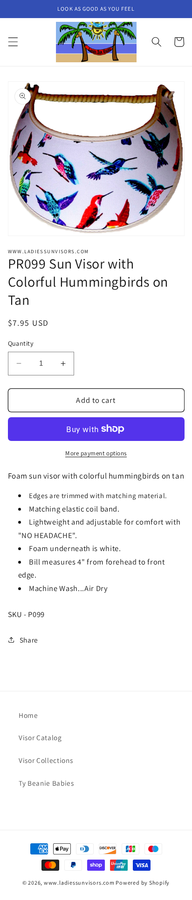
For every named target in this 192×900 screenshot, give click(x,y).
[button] (12, 42)
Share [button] (29, 639)
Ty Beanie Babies (46, 783)
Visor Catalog (40, 737)
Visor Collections (46, 760)
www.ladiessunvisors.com (79, 882)
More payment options (96, 453)
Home (28, 715)
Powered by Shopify (143, 882)
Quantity (21, 343)
